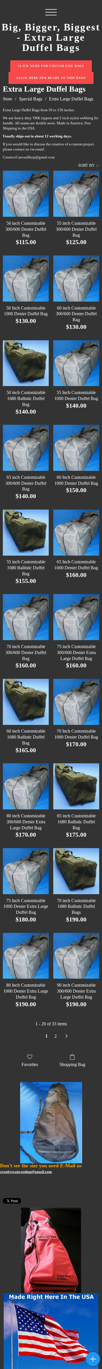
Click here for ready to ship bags (51, 77)
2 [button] (55, 1036)
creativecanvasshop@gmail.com (26, 1172)
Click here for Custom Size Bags (51, 65)
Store (7, 98)
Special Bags (30, 98)
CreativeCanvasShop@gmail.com (29, 157)
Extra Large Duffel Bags (71, 98)
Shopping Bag (72, 1064)
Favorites (30, 1064)
